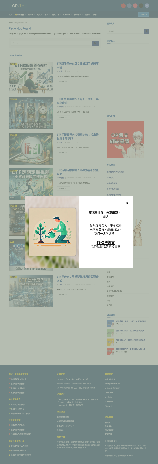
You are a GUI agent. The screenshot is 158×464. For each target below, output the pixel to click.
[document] (79, 232)
